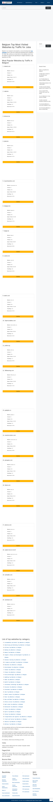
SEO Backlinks (19, 2)
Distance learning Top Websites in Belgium (15, 659)
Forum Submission (6, 792)
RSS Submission (25, 775)
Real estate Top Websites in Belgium (14, 704)
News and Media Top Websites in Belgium (14, 699)
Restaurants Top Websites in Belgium (14, 706)
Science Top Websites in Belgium (13, 709)
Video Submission (26, 786)
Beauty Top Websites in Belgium (12, 652)
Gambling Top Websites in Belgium (13, 677)
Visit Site (18, 87)
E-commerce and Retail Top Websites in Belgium (16, 662)
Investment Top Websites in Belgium (13, 689)
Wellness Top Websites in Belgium (13, 724)
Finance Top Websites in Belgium (13, 672)
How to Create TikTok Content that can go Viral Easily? (44, 92)
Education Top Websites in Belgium (13, 664)
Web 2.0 (4, 790)
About (34, 800)
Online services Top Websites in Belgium (15, 701)
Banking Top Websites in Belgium (13, 649)
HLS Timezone (36, 791)
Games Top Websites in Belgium (12, 679)
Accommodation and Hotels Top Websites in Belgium (17, 642)
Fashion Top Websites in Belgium (13, 669)
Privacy (36, 800)
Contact (40, 800)
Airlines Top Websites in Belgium (13, 647)
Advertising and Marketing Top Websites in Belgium (17, 644)
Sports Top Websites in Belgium (12, 711)
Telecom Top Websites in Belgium (13, 714)
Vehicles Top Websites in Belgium (13, 721)
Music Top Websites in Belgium (12, 696)
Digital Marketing (29, 2)
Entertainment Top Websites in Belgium (14, 667)
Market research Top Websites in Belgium (15, 694)
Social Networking (16, 795)
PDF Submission (25, 789)
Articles (48, 2)
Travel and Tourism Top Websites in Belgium (15, 719)
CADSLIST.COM (29, 800)
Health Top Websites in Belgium (12, 682)
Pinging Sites (15, 792)
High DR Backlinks (36, 788)
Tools (36, 2)
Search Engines (5, 783)
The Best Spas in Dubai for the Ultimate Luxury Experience (44, 75)
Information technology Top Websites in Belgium (17, 684)
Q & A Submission (6, 795)
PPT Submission (25, 791)
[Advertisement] (26, 17)
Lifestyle (42, 2)
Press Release (15, 775)
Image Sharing (25, 783)
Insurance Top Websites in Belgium (13, 687)
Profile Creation (25, 781)
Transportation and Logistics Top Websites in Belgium (18, 716)
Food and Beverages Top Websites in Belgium (15, 674)
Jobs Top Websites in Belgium (12, 691)
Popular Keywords (36, 778)
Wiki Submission (25, 778)
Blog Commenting (16, 782)
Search (48, 7)
